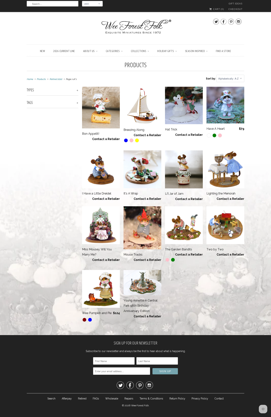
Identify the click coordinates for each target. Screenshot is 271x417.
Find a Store (223, 51)
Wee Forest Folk (140, 405)
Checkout (235, 9)
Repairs (128, 398)
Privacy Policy (200, 398)
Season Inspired (195, 51)
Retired (82, 398)
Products (135, 65)
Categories (113, 51)
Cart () (218, 9)
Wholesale (111, 398)
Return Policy (177, 398)
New (42, 51)
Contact (219, 398)
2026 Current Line (64, 51)
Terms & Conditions (151, 398)
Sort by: (211, 78)
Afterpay (67, 398)
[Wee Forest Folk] (135, 29)
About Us (89, 51)
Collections (138, 51)
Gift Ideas (235, 3)
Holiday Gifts (165, 51)
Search (51, 398)
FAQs (96, 398)
